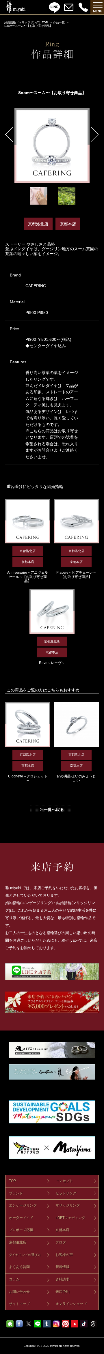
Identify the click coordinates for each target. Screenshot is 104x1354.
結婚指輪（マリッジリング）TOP (26, 22)
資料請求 (62, 1279)
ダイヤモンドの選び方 (25, 1254)
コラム (14, 1279)
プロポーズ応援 (21, 1230)
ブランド (16, 1193)
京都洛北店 (17, 1242)
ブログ (60, 1242)
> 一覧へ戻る (52, 809)
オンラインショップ (71, 1304)
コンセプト (64, 1181)
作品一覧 (59, 22)
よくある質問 (19, 1267)
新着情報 (62, 1267)
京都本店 (62, 1230)
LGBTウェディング (70, 1218)
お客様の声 (64, 1255)
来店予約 (62, 1292)
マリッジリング (67, 1205)
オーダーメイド (21, 1218)
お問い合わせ (19, 1292)
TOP (12, 1181)
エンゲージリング (23, 1205)
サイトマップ (19, 1304)
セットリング (65, 1193)
